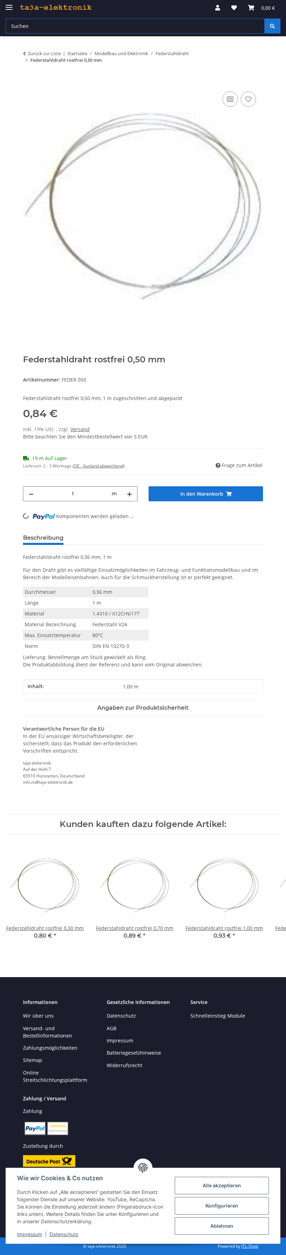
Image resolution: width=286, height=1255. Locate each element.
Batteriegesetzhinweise (134, 1052)
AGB (111, 1028)
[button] (218, 8)
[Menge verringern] (31, 494)
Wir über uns (38, 1015)
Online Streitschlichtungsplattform (55, 1076)
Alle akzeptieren (222, 1185)
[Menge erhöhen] (129, 494)
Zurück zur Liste (44, 53)
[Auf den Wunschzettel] (248, 99)
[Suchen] (272, 26)
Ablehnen (221, 1226)
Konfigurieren (221, 1206)
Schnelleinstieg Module (217, 1015)
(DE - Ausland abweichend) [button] (99, 466)
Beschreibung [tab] (43, 537)
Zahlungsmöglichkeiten (50, 1047)
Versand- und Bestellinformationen (47, 1032)
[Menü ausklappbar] (9, 4)
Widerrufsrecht (124, 1065)
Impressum (29, 1234)
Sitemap (32, 1060)
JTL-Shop (249, 1246)
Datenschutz (64, 1234)
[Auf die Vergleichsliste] (230, 99)
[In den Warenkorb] (28, 82)
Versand (80, 429)
